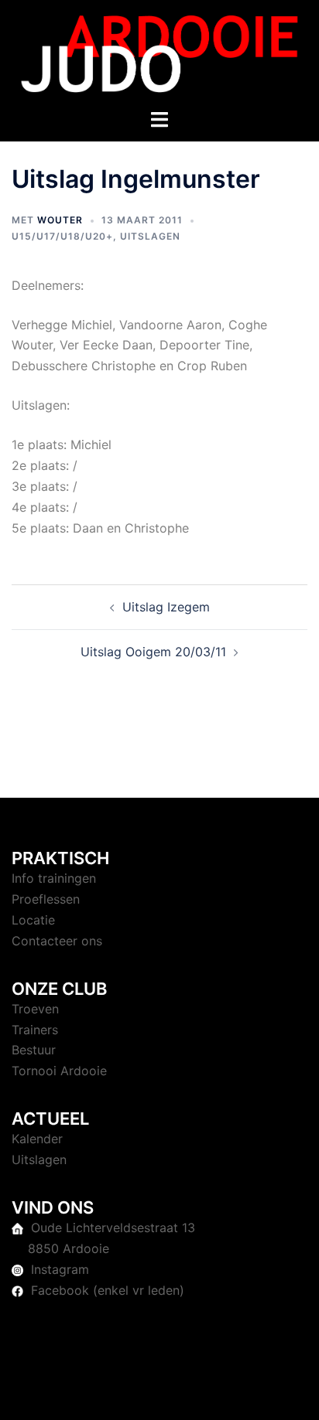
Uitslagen (150, 236)
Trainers (35, 1029)
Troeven (35, 1008)
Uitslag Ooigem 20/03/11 (153, 651)
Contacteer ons (57, 940)
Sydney (175, 1393)
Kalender (37, 1138)
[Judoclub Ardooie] (159, 52)
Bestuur (34, 1049)
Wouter (60, 220)
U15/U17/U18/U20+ (62, 236)
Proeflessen (46, 899)
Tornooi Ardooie (59, 1070)
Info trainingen (54, 878)
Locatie (33, 920)
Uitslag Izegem (166, 607)
